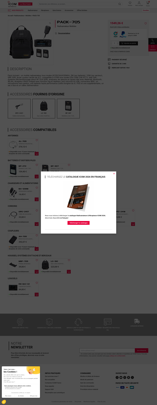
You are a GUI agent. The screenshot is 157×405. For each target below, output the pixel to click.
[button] (114, 174)
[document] (78, 202)
